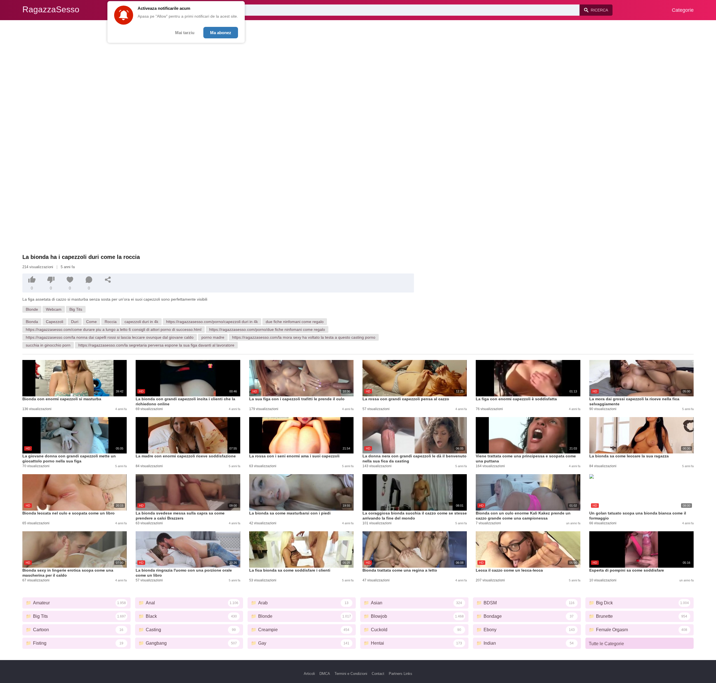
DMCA (324, 674)
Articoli (309, 674)
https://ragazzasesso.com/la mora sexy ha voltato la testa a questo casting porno (303, 337)
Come (91, 321)
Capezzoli (54, 321)
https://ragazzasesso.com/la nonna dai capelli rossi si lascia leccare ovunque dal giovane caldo (110, 337)
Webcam (54, 309)
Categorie (683, 10)
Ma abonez (220, 32)
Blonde (32, 309)
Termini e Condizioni (351, 674)
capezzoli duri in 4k (141, 321)
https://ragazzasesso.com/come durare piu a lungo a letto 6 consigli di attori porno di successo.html (113, 329)
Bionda (32, 321)
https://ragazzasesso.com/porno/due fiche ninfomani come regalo (267, 329)
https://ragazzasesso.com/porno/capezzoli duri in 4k (212, 321)
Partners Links (400, 674)
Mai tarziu (184, 32)
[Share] (108, 279)
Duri (74, 321)
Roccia (111, 321)
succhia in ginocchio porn (48, 345)
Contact (378, 674)
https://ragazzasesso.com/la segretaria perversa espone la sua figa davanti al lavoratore (156, 345)
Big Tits (75, 309)
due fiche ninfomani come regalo (295, 321)
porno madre (212, 337)
